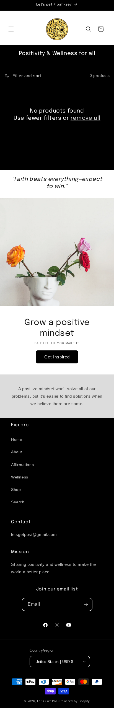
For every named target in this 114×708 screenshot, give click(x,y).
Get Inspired (57, 356)
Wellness (19, 477)
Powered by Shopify (74, 701)
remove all (85, 118)
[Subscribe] (86, 604)
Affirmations (22, 464)
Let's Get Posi (48, 701)
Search (18, 502)
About (16, 452)
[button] (11, 29)
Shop (16, 489)
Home (16, 439)
